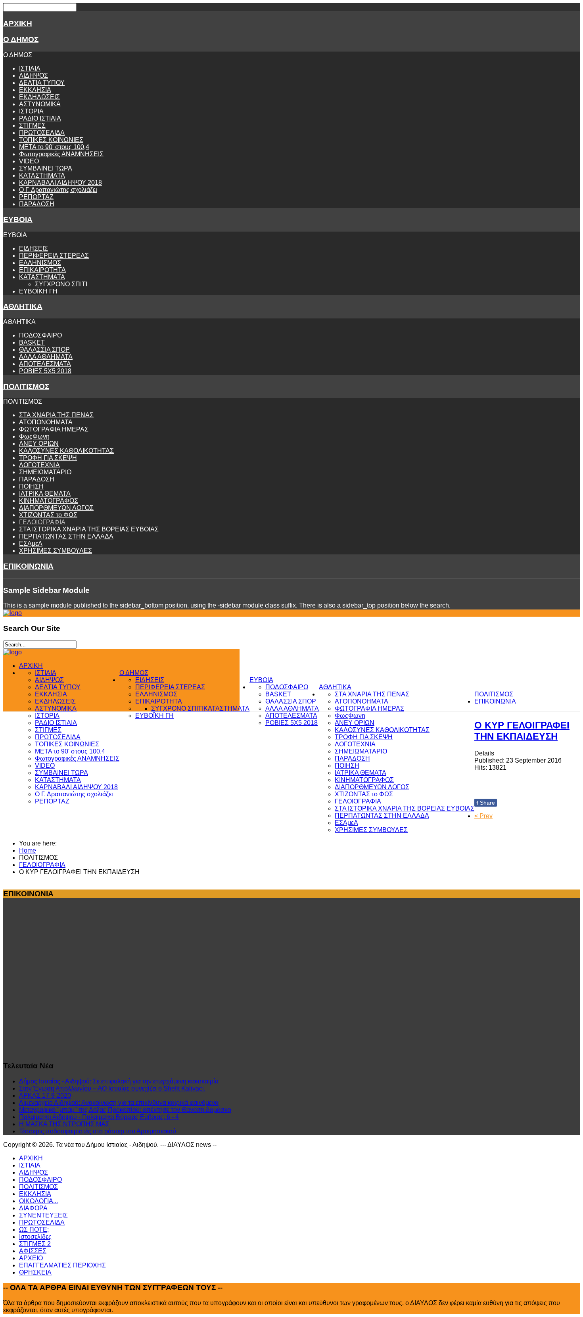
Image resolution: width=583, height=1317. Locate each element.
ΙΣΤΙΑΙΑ (29, 68)
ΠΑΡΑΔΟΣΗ (36, 204)
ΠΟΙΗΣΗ (31, 486)
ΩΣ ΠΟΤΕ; (34, 1229)
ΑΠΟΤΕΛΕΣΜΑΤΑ (45, 363)
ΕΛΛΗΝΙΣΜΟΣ (40, 262)
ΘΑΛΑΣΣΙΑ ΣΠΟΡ (44, 349)
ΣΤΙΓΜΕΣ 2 (35, 1243)
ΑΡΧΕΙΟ (31, 1258)
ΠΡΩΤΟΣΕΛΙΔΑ (42, 132)
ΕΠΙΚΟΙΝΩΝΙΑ (28, 566)
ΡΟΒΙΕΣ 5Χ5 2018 (45, 371)
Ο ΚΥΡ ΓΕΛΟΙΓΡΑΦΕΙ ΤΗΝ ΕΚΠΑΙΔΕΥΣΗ (522, 731)
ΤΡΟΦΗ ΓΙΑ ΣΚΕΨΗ (48, 457)
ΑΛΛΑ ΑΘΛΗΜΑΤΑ (46, 356)
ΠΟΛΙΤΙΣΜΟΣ (26, 386)
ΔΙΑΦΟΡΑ (33, 1208)
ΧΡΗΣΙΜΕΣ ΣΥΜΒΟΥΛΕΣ (55, 550)
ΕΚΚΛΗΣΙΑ (35, 89)
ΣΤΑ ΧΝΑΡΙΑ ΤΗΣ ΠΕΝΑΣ (56, 415)
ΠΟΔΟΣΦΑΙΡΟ (40, 335)
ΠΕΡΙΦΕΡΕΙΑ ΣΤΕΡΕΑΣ (54, 255)
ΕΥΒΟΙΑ (18, 219)
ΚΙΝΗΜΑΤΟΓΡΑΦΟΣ (48, 500)
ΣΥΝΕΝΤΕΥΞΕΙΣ (43, 1215)
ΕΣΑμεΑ (30, 543)
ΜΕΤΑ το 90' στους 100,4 (54, 147)
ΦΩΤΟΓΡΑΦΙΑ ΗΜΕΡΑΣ (53, 429)
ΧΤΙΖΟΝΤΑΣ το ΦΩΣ (48, 515)
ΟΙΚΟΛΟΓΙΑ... (38, 1201)
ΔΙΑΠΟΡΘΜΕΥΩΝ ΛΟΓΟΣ (56, 507)
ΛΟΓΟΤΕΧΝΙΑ (39, 465)
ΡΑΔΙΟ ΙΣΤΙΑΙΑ (40, 118)
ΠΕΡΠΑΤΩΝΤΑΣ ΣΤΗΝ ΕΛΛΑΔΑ (66, 536)
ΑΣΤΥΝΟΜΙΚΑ (40, 104)
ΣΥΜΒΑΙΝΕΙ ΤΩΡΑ (45, 168)
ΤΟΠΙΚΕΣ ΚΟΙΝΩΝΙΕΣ (51, 139)
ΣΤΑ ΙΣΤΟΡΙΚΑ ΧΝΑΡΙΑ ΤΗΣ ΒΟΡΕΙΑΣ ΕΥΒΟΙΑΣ (89, 529)
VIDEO (29, 161)
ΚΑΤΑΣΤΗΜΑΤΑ (42, 175)
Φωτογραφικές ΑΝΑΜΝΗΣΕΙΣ (61, 154)
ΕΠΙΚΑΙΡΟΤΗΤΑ (42, 269)
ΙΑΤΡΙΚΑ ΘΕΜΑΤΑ (45, 493)
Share (485, 802)
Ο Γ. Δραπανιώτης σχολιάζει (58, 189)
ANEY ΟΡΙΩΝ (39, 443)
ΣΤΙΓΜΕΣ (32, 125)
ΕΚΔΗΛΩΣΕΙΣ (39, 97)
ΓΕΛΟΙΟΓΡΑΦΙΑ (42, 522)
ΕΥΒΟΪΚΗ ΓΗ (38, 291)
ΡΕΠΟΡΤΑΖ (36, 197)
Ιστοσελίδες (35, 1236)
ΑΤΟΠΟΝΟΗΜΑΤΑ (46, 422)
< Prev (483, 816)
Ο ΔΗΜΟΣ (20, 39)
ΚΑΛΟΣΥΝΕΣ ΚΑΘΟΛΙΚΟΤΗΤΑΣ (66, 450)
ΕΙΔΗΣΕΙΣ (33, 248)
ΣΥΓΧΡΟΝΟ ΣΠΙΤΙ (61, 284)
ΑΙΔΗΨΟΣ (33, 75)
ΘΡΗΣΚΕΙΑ (35, 1272)
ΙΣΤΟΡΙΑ (31, 111)
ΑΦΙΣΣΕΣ (32, 1251)
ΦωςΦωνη (34, 436)
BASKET (32, 342)
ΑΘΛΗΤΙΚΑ (22, 306)
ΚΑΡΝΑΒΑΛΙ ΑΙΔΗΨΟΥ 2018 (60, 182)
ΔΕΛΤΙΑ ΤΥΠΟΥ (42, 82)
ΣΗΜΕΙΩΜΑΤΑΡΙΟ (45, 472)
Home (27, 850)
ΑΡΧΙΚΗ (17, 23)
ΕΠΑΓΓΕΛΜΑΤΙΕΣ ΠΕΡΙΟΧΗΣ (62, 1265)
